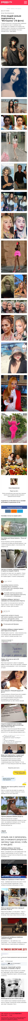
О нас (10, 1015)
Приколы (13, 8)
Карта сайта (4, 1015)
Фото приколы (18, 8)
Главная (8, 8)
